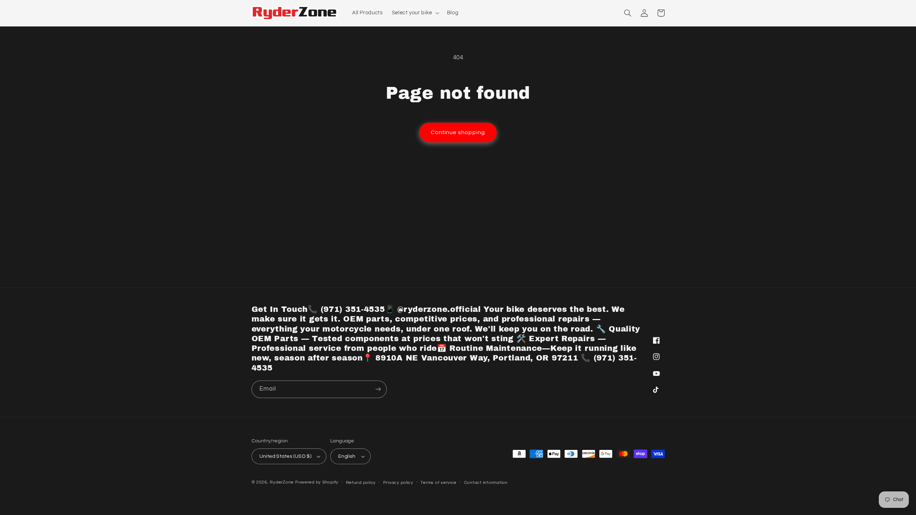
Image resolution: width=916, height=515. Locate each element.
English (347, 456)
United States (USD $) (285, 456)
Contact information (486, 483)
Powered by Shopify (316, 482)
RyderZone (282, 482)
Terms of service (438, 483)
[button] (414, 13)
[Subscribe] (378, 389)
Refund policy (361, 483)
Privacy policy (398, 483)
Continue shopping (458, 132)
